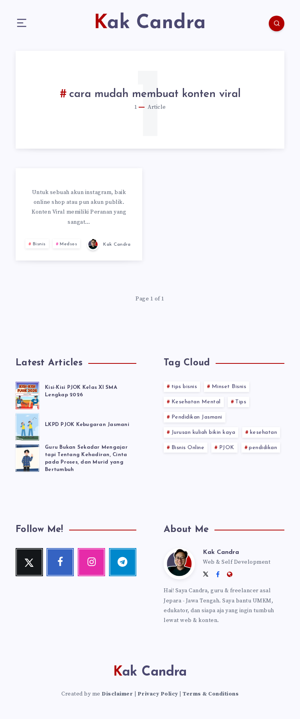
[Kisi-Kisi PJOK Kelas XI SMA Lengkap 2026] (27, 394)
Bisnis (39, 244)
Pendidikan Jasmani (196, 417)
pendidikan (263, 448)
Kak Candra (221, 552)
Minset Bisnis (229, 387)
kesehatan (263, 432)
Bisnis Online (188, 448)
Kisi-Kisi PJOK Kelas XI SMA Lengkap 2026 (81, 391)
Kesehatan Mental (196, 402)
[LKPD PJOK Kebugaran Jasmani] (27, 425)
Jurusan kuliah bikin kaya (203, 432)
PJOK (226, 448)
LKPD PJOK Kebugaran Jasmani (87, 424)
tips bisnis (184, 387)
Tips (240, 402)
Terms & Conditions (210, 693)
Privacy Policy (158, 693)
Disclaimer (117, 693)
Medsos (68, 244)
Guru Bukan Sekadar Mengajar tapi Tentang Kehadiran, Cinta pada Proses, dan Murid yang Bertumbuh (86, 458)
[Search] (276, 23)
